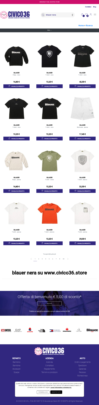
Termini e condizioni (49, 372)
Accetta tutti (56, 392)
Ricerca (89, 25)
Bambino (16, 362)
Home (81, 25)
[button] (82, 383)
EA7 (16, 327)
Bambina (16, 365)
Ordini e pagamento (82, 362)
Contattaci (88, 7)
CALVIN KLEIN (77, 328)
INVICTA (30, 327)
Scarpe (16, 372)
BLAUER (89, 327)
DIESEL (4, 327)
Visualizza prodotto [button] (17, 86)
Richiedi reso (82, 376)
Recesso (82, 372)
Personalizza (43, 392)
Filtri (48, 30)
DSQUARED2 (66, 327)
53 (63, 259)
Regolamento (49, 369)
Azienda (49, 362)
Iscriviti (49, 303)
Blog (94, 7)
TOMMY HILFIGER (53, 328)
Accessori (16, 369)
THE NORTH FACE (42, 330)
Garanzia (82, 369)
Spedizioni (82, 365)
